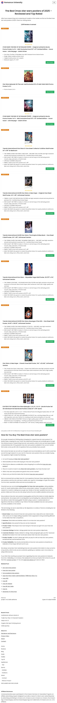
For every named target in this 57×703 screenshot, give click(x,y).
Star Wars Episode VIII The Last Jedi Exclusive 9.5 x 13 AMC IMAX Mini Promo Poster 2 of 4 (28, 85)
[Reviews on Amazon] (28, 44)
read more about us (29, 560)
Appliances (4, 662)
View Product (50, 62)
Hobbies (4, 670)
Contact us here (11, 560)
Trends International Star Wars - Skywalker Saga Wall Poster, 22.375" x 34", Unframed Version (28, 278)
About (3, 639)
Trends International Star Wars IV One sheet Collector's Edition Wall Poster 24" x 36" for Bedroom (28, 149)
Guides (3, 657)
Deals (2, 654)
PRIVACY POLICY (6, 681)
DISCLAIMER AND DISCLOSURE (9, 683)
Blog (2, 651)
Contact (3, 641)
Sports (3, 667)
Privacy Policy (5, 636)
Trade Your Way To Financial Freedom (12, 618)
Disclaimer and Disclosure (8, 633)
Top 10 (3, 659)
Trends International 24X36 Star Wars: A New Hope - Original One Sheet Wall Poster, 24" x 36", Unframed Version (27, 194)
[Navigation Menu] (54, 2)
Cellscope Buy (5, 626)
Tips (3, 665)
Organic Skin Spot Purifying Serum (11, 623)
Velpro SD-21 (5, 620)
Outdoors (4, 673)
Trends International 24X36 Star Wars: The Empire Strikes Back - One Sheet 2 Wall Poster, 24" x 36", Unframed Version (28, 236)
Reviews (3, 649)
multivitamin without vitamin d (10, 615)
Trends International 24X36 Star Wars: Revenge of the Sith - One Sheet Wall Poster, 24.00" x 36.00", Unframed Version (28, 322)
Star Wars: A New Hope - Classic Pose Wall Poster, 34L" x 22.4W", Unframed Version (28, 364)
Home (3, 646)
